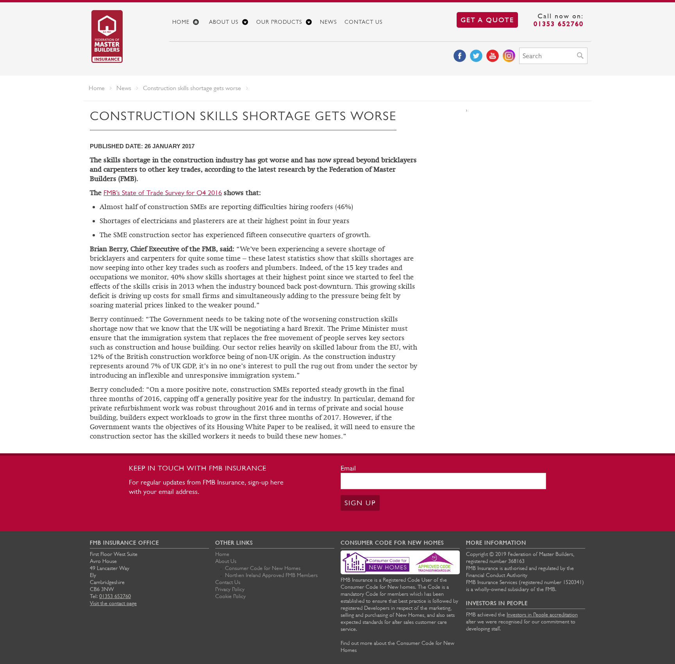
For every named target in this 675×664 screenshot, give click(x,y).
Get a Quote (487, 20)
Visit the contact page (113, 603)
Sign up (360, 503)
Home (180, 22)
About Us (223, 22)
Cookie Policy (230, 596)
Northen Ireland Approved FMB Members (271, 575)
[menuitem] (186, 21)
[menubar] (379, 22)
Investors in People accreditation (542, 614)
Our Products (279, 22)
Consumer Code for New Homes (262, 568)
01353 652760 (559, 24)
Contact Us (363, 22)
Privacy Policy (230, 589)
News (328, 22)
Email (348, 468)
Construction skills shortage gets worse (192, 88)
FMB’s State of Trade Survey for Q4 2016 (163, 193)
